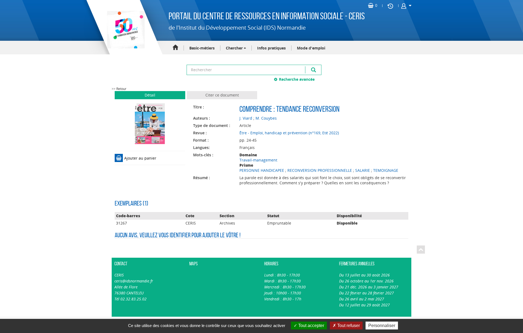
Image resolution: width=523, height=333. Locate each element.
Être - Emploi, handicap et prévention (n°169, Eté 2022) (289, 132)
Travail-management (258, 160)
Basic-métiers (202, 48)
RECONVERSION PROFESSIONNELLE (319, 170)
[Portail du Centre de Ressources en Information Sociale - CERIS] (125, 29)
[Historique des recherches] (390, 6)
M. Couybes (266, 118)
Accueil (175, 47)
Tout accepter (310, 325)
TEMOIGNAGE (385, 170)
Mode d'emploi (311, 48)
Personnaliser (381, 325)
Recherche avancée (297, 79)
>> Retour (119, 88)
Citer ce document (222, 95)
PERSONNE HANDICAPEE (261, 170)
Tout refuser (348, 325)
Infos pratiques (271, 48)
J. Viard (245, 118)
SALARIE (362, 170)
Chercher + (236, 48)
